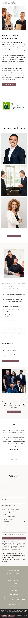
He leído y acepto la (13, 534)
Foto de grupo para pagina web (11, 511)
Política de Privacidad (19, 534)
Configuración (19, 615)
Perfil (4, 507)
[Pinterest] (15, 590)
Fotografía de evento (8, 512)
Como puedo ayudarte (7, 525)
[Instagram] (12, 590)
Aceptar (4, 615)
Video (4, 514)
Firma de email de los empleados (11, 509)
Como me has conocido (8, 519)
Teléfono (4, 499)
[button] (23, 2)
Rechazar (11, 615)
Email (3, 493)
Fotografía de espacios (9, 516)
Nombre (4, 482)
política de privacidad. (16, 549)
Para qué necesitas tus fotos (9, 505)
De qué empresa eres (7, 488)
